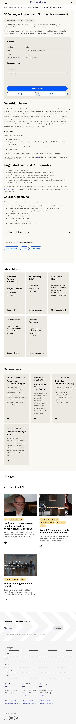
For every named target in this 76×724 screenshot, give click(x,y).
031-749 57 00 (44, 701)
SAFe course (8, 189)
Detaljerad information (16, 232)
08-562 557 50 (10, 701)
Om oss (6, 675)
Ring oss (21, 94)
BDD (38, 157)
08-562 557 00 (27, 701)
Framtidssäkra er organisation (40, 386)
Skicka (58, 628)
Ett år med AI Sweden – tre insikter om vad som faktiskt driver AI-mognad (18, 526)
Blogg (6, 659)
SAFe (24, 248)
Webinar (7, 664)
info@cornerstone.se (12, 703)
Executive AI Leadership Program (16, 382)
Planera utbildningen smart (16, 432)
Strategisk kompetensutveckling (64, 382)
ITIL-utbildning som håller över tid (18, 585)
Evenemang (8, 670)
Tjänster (7, 653)
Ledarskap (36, 248)
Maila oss (53, 94)
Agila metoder (11, 248)
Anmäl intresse (37, 88)
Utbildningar (8, 648)
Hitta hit (25, 695)
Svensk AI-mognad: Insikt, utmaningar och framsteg (54, 531)
